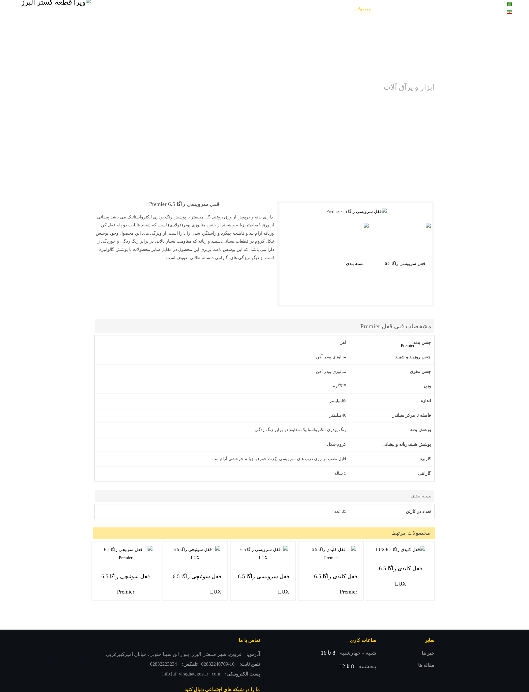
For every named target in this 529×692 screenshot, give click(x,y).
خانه (384, 9)
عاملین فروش (252, 9)
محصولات (362, 9)
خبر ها (428, 653)
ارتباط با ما (156, 9)
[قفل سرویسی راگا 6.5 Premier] (356, 211)
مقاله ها (426, 665)
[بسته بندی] (357, 263)
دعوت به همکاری (215, 9)
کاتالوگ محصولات (290, 9)
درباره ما (183, 9)
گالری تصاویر (327, 9)
